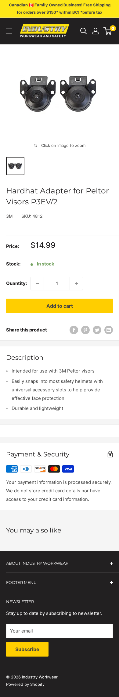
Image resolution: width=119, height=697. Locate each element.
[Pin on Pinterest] (85, 329)
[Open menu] (9, 31)
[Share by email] (108, 329)
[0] (108, 31)
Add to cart (59, 306)
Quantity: (16, 283)
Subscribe (27, 649)
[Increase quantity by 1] (76, 283)
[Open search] (83, 31)
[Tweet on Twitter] (97, 329)
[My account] (95, 31)
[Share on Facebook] (74, 329)
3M (9, 216)
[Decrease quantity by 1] (37, 283)
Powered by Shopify (25, 684)
